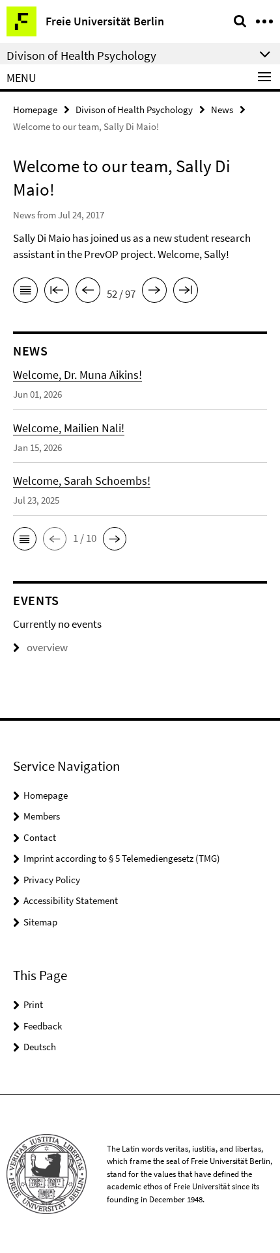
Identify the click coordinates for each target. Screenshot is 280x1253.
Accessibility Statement (70, 900)
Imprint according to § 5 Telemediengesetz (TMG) (121, 858)
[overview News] (25, 292)
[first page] (56, 292)
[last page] (185, 292)
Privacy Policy (51, 879)
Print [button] (33, 1004)
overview (47, 647)
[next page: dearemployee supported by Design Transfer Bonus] (154, 292)
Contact (39, 837)
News (222, 109)
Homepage (35, 109)
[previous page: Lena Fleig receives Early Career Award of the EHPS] (88, 292)
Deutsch (39, 1046)
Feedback (42, 1026)
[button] (24, 539)
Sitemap (40, 922)
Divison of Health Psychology (134, 109)
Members (41, 816)
